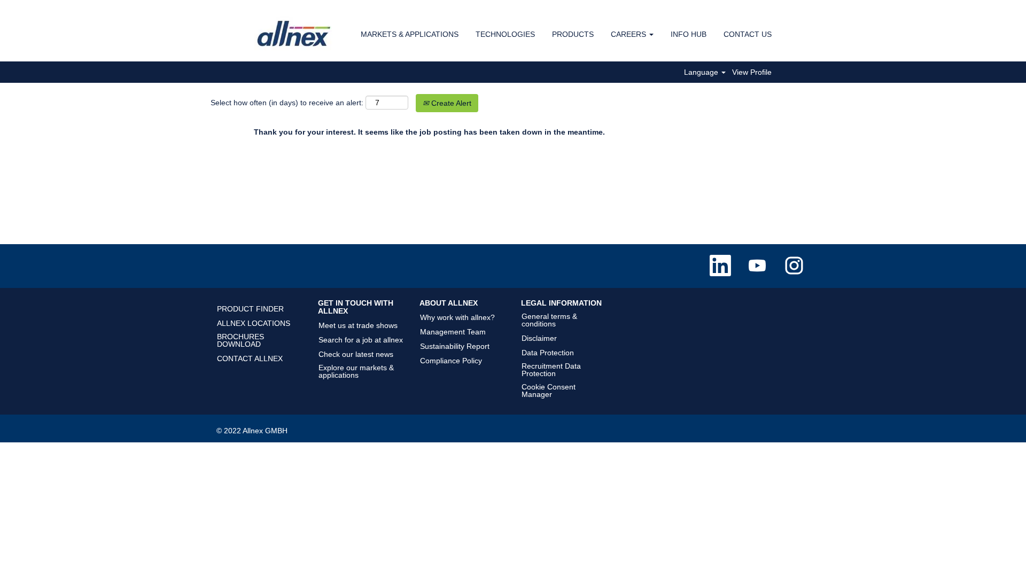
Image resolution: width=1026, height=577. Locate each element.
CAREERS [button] (629, 34)
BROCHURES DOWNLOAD (240, 340)
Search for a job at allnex (360, 340)
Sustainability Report (454, 346)
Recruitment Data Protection (551, 370)
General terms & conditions (549, 320)
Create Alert (450, 103)
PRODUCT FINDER (250, 309)
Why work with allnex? (457, 317)
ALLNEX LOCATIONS (253, 323)
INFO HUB (688, 34)
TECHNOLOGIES (505, 34)
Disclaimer (539, 338)
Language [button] (702, 72)
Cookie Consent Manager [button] (549, 391)
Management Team (453, 332)
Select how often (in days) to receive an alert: (287, 102)
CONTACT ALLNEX (250, 358)
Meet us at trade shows (358, 325)
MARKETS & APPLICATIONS (409, 34)
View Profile (752, 72)
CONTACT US (748, 34)
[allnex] (294, 33)
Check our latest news (355, 354)
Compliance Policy (451, 360)
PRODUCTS (573, 34)
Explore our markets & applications (356, 371)
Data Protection (548, 352)
